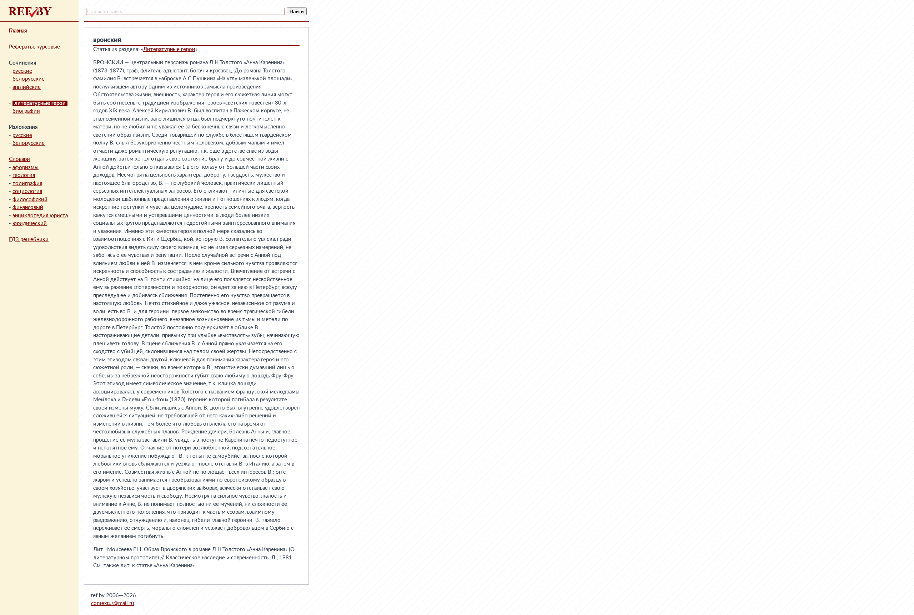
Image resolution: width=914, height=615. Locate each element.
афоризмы (25, 167)
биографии (26, 111)
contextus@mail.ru (112, 603)
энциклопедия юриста (40, 215)
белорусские (28, 79)
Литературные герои (169, 49)
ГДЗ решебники (29, 239)
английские (26, 87)
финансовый (27, 207)
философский (29, 199)
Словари (19, 159)
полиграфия (27, 183)
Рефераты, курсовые (34, 47)
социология (27, 191)
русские (22, 71)
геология (23, 175)
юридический (29, 223)
